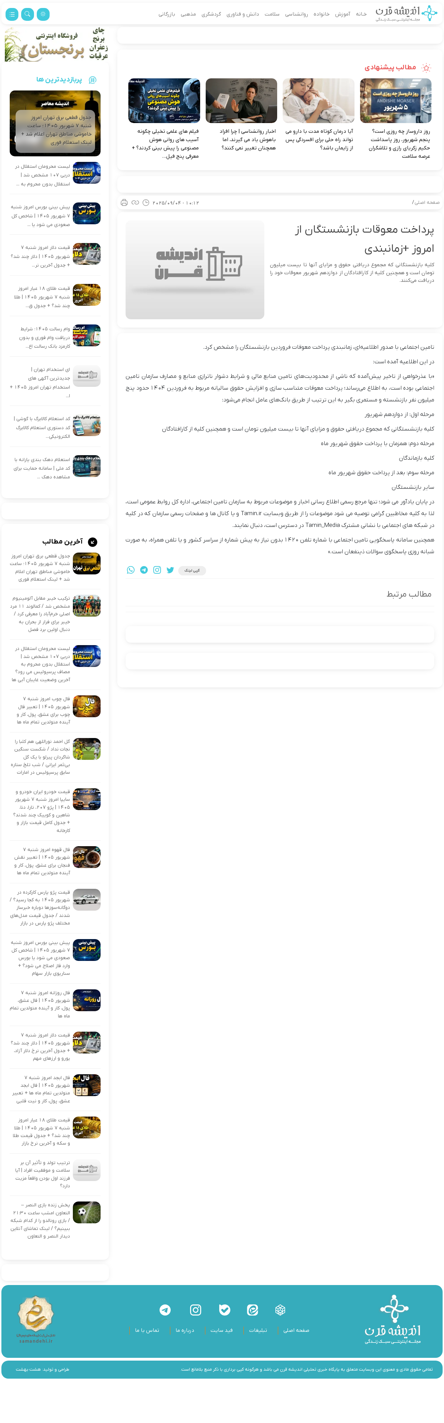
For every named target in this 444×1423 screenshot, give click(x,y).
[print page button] (124, 202)
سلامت (272, 14)
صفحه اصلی (427, 202)
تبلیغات (258, 1330)
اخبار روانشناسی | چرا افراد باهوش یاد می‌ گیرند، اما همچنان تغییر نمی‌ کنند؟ (248, 139)
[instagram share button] (157, 570)
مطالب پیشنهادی (391, 67)
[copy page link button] (135, 202)
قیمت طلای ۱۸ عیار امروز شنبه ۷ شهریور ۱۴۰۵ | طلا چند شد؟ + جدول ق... (42, 297)
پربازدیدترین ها (59, 79)
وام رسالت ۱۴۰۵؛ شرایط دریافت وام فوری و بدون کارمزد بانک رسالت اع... (44, 338)
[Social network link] (280, 1310)
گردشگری (211, 14)
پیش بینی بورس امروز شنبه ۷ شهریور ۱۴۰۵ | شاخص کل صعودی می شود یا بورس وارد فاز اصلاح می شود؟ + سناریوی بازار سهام (40, 958)
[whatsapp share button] (131, 570)
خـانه (361, 14)
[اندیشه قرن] (406, 14)
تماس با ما (147, 1330)
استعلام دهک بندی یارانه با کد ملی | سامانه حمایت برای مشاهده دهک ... (42, 469)
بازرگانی (167, 14)
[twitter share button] (170, 570)
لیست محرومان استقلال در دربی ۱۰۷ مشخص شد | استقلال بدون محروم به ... (42, 175)
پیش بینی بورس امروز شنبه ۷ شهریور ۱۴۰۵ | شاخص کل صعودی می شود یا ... (40, 216)
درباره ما (185, 1330)
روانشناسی (296, 14)
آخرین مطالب (63, 541)
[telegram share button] (144, 570)
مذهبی (188, 14)
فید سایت (222, 1330)
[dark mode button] (43, 14)
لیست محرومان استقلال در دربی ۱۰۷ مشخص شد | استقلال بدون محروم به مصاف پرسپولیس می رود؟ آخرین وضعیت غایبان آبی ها (41, 664)
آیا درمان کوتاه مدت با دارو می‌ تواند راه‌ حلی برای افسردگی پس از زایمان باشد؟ (319, 139)
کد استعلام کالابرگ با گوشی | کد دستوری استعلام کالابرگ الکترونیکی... (42, 428)
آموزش (342, 14)
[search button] (27, 14)
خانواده (322, 14)
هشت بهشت (28, 1369)
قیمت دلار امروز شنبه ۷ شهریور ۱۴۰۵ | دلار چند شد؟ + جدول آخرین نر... (40, 256)
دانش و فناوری (243, 14)
